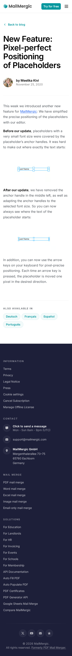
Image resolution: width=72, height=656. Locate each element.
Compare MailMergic (17, 610)
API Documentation (15, 571)
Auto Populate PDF (15, 584)
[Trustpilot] (49, 633)
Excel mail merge (14, 495)
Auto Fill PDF (11, 578)
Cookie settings (13, 394)
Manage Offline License (18, 407)
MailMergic (28, 111)
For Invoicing (11, 546)
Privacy (8, 375)
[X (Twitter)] (22, 633)
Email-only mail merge (17, 508)
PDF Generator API (15, 597)
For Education (12, 527)
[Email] (40, 633)
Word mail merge (14, 488)
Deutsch (11, 316)
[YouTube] (31, 633)
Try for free (51, 6)
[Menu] (66, 6)
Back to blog (16, 24)
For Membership (13, 565)
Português (13, 324)
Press (6, 388)
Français (30, 316)
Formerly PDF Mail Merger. (48, 647)
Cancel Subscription (16, 400)
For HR (7, 539)
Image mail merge (15, 501)
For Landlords (12, 533)
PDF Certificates (13, 591)
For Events (10, 552)
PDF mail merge (13, 482)
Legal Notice (11, 381)
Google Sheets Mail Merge (20, 603)
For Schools (10, 559)
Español (49, 316)
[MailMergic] (17, 6)
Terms (7, 368)
